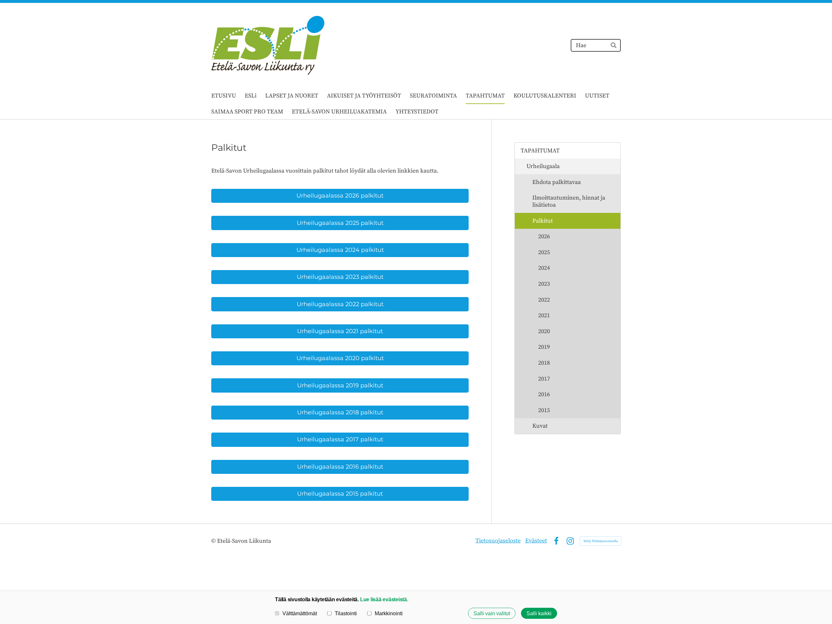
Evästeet (536, 540)
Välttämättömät (299, 613)
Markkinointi (389, 613)
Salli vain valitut (492, 613)
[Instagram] (570, 541)
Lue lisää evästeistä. (384, 599)
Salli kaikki (539, 613)
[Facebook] (556, 541)
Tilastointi (346, 613)
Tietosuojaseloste (498, 540)
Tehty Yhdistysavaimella (600, 541)
